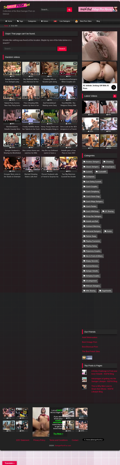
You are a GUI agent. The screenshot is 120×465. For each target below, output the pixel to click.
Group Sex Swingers (93, 216)
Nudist (109, 231)
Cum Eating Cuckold (93, 181)
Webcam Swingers (93, 286)
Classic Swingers (92, 167)
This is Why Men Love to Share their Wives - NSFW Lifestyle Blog (102, 389)
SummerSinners (92, 266)
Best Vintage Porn (89, 342)
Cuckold (89, 171)
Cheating (109, 162)
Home (10, 21)
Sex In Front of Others (94, 256)
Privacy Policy (39, 440)
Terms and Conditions (58, 440)
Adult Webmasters (89, 337)
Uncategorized (91, 281)
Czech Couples (91, 186)
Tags (21, 21)
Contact (75, 440)
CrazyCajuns (109, 167)
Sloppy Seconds (92, 261)
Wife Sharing (90, 291)
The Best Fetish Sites (91, 351)
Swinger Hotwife (92, 271)
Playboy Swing (91, 246)
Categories (32, 21)
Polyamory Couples (93, 251)
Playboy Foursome (93, 241)
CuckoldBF (102, 171)
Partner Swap (91, 236)
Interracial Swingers (93, 231)
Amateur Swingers (92, 162)
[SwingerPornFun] (18, 6)
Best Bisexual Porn (90, 347)
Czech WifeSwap (92, 211)
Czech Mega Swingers (94, 201)
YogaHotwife (106, 291)
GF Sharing (109, 211)
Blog (98, 21)
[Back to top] (112, 458)
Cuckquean (90, 176)
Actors (45, 21)
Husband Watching (93, 226)
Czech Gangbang (92, 191)
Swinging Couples (92, 276)
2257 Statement (22, 440)
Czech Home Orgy (93, 196)
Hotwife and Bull (92, 221)
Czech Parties (91, 206)
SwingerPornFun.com (63, 445)
